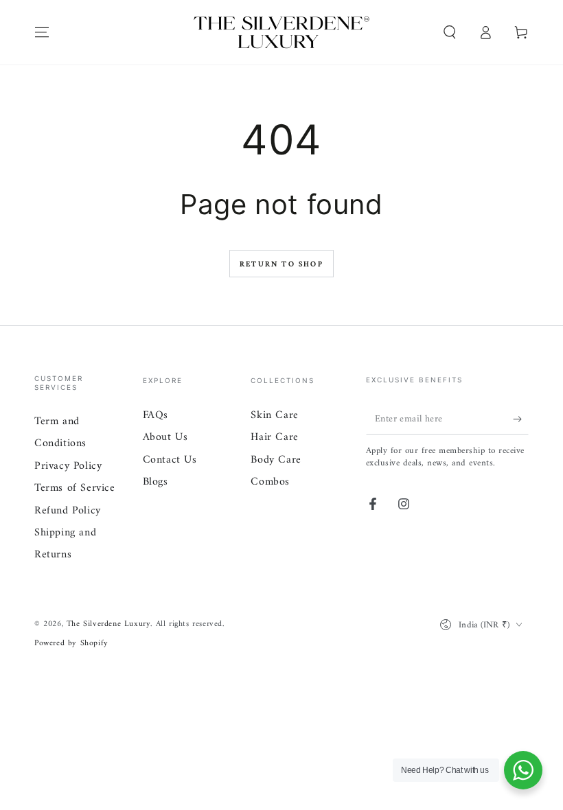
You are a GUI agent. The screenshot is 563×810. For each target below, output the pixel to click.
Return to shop (281, 264)
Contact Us (170, 460)
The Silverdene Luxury (109, 624)
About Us (165, 437)
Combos (270, 481)
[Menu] (42, 32)
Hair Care (274, 437)
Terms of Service (74, 488)
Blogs (155, 481)
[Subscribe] (521, 419)
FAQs (155, 415)
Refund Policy (67, 510)
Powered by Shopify (71, 644)
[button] (450, 32)
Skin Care (274, 415)
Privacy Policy (68, 466)
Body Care (276, 460)
